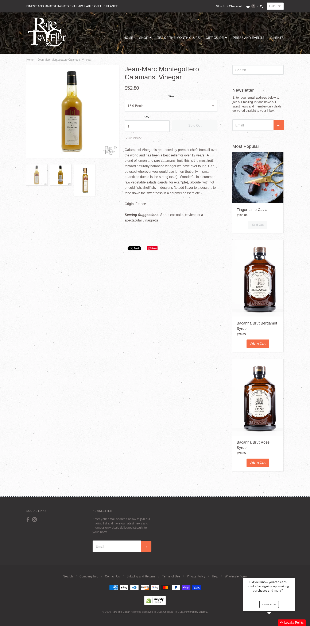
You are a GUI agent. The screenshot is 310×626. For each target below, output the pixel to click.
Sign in (220, 6)
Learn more (269, 604)
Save (154, 248)
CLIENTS (277, 37)
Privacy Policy (196, 576)
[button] (274, 622)
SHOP (143, 37)
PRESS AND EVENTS (248, 37)
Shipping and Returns (141, 576)
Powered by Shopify (195, 611)
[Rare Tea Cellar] (47, 46)
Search (68, 576)
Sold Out (194, 125)
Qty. (147, 116)
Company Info (89, 576)
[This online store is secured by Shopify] (155, 603)
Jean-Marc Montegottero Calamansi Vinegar (64, 59)
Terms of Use (171, 576)
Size (171, 96)
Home (30, 59)
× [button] (293, 575)
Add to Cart (258, 343)
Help (215, 576)
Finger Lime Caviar (253, 210)
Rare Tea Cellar (120, 611)
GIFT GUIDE (215, 37)
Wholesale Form (236, 576)
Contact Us (112, 576)
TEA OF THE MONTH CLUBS (178, 37)
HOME (128, 37)
